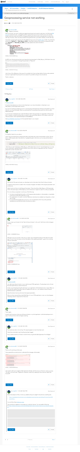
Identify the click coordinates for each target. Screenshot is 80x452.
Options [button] (72, 8)
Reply (8, 83)
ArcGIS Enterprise (32, 8)
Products (23, 8)
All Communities (32, 1)
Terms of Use (28, 446)
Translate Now (71, 13)
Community (10, 1)
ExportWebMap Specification (13, 118)
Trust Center (36, 449)
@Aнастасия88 (10, 102)
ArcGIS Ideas (40, 1)
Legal (43, 449)
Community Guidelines (34, 446)
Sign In (67, 1)
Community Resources (55, 1)
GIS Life (46, 1)
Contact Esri (49, 449)
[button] (51, 30)
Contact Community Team (50, 446)
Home (6, 8)
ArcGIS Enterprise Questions (46, 8)
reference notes (20, 402)
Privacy (30, 449)
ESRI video (41, 39)
